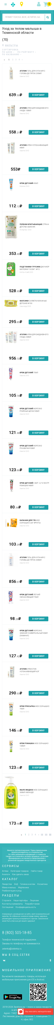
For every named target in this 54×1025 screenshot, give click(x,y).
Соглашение (7, 907)
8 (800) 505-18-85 (17, 932)
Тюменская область (22, 4)
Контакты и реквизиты (12, 904)
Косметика (42, 884)
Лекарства (7, 884)
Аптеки (5, 871)
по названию (11, 54)
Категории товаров (20, 871)
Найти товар (37, 871)
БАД (16, 884)
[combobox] (23, 17)
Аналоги (6, 874)
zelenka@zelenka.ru (11, 948)
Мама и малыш (9, 887)
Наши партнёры (20, 900)
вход (39, 4)
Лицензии (34, 900)
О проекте (6, 900)
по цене (7, 52)
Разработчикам (32, 904)
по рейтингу (26, 52)
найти (48, 17)
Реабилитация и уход (11, 891)
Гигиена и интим (27, 884)
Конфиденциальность (26, 907)
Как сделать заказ (20, 874)
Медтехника (23, 887)
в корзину (38, 95)
